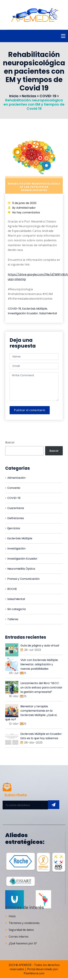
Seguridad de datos (21, 930)
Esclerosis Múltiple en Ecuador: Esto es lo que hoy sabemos (41, 736)
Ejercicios (13, 528)
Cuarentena (15, 508)
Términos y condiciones (24, 923)
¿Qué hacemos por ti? (23, 943)
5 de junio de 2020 (24, 203)
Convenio (13, 488)
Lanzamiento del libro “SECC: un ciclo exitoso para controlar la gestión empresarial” (41, 687)
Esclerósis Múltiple (34, 309)
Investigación (16, 548)
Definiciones (15, 518)
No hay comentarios (26, 212)
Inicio (12, 916)
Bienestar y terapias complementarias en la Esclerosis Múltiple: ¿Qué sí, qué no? (31, 712)
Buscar (10, 442)
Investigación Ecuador (23, 313)
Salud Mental (48, 313)
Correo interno (18, 936)
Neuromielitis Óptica (21, 569)
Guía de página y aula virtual (39, 646)
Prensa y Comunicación (23, 579)
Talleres (12, 619)
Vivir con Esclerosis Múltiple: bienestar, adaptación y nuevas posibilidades (39, 664)
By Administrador (24, 208)
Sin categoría (16, 609)
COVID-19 (14, 309)
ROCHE (12, 589)
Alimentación (16, 478)
